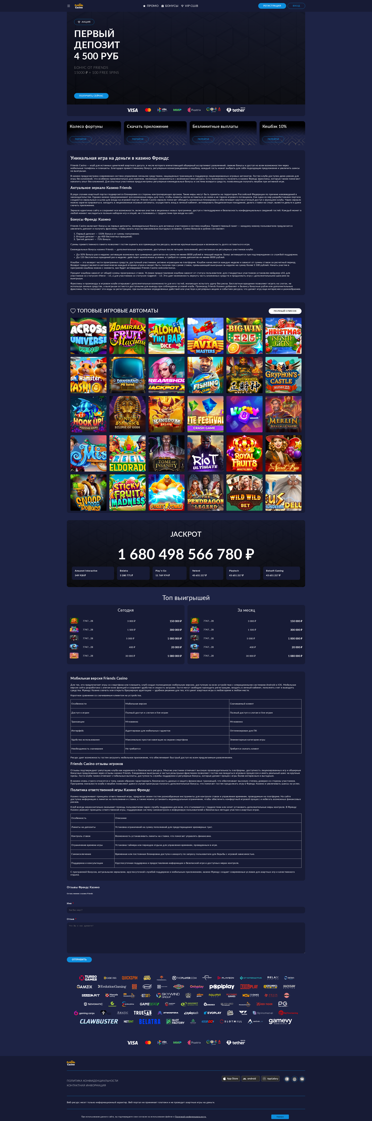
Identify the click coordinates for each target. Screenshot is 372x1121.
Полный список (285, 311)
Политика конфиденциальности (92, 1081)
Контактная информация (86, 1085)
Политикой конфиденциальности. (190, 1117)
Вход (296, 6)
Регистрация (272, 6)
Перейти (80, 139)
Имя (69, 903)
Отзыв (70, 919)
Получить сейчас (91, 96)
